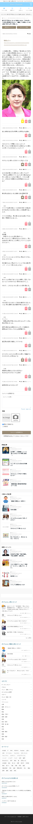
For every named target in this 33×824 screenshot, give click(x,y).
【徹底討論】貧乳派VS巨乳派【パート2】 (18, 484)
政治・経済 (4, 721)
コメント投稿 (25, 27)
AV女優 (4, 750)
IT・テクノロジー (6, 684)
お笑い (27, 750)
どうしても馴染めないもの (17, 584)
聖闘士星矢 (19, 768)
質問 (3, 770)
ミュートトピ (20, 1)
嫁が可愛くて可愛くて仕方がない (15, 632)
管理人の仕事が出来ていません (9, 796)
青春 (15, 770)
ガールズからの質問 (7, 692)
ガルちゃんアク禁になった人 (18, 528)
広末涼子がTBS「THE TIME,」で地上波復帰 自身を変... (18, 554)
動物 (3, 709)
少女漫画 (4, 763)
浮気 (20, 765)
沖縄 (16, 765)
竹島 (10, 768)
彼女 (9, 763)
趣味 (7, 770)
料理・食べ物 (5, 724)
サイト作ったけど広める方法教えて (18, 464)
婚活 (15, 760)
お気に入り (13, 1)
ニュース (4, 699)
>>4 (4, 255)
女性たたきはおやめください (9, 781)
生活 (3, 729)
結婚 (14, 768)
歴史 (3, 726)
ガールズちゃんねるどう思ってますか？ (18, 519)
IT (7, 750)
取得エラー (7, 40)
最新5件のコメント (9, 27)
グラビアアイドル (21, 755)
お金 (3, 753)
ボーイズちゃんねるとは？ (10, 816)
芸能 (3, 734)
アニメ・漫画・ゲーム (7, 689)
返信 (30, 33)
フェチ (15, 758)
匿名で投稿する (8, 424)
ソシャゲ (4, 758)
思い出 (13, 763)
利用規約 (6, 436)
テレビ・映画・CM (6, 697)
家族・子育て (5, 714)
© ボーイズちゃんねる (16, 821)
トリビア (10, 758)
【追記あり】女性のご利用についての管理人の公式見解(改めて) (16, 791)
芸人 (25, 768)
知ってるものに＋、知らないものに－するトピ (18, 537)
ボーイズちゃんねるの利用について (10, 786)
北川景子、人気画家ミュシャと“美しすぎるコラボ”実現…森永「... (18, 453)
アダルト (4, 687)
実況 (3, 711)
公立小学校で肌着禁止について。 (15, 626)
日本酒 (27, 763)
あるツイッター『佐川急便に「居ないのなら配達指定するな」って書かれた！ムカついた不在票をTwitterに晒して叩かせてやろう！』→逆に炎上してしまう (16, 608)
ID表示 (6, 426)
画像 (3, 411)
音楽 (3, 739)
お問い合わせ (25, 816)
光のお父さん (5, 760)
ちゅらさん (16, 753)
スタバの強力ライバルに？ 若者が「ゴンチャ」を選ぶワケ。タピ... (18, 566)
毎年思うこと (14, 576)
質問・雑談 (4, 736)
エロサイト (12, 755)
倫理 (24, 758)
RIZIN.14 (16, 750)
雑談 (11, 770)
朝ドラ (7, 765)
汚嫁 (12, 765)
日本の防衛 (13, 509)
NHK (11, 750)
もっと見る (28, 637)
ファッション (5, 702)
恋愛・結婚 (4, 716)
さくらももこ (9, 753)
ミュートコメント (28, 1)
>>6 (4, 206)
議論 (29, 768)
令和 (20, 758)
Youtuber (22, 750)
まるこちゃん (24, 753)
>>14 (4, 368)
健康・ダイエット (6, 707)
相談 (24, 765)
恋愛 (18, 763)
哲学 (11, 760)
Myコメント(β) (6, 1)
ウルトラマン (5, 755)
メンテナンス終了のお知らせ (9, 801)
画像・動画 (4, 731)
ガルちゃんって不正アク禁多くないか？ (18, 474)
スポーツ (4, 694)
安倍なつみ (23, 760)
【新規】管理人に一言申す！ (18, 501)
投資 (3, 719)
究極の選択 (4, 768)
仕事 (3, 704)
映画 (3, 765)
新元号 (22, 763)
